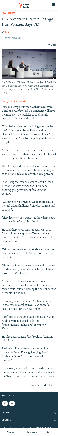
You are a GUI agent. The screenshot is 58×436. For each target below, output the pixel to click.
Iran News (8, 13)
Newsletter (13, 432)
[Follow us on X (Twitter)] (5, 403)
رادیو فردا (32, 432)
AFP (7, 32)
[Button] (52, 45)
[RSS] (12, 403)
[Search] (48, 432)
